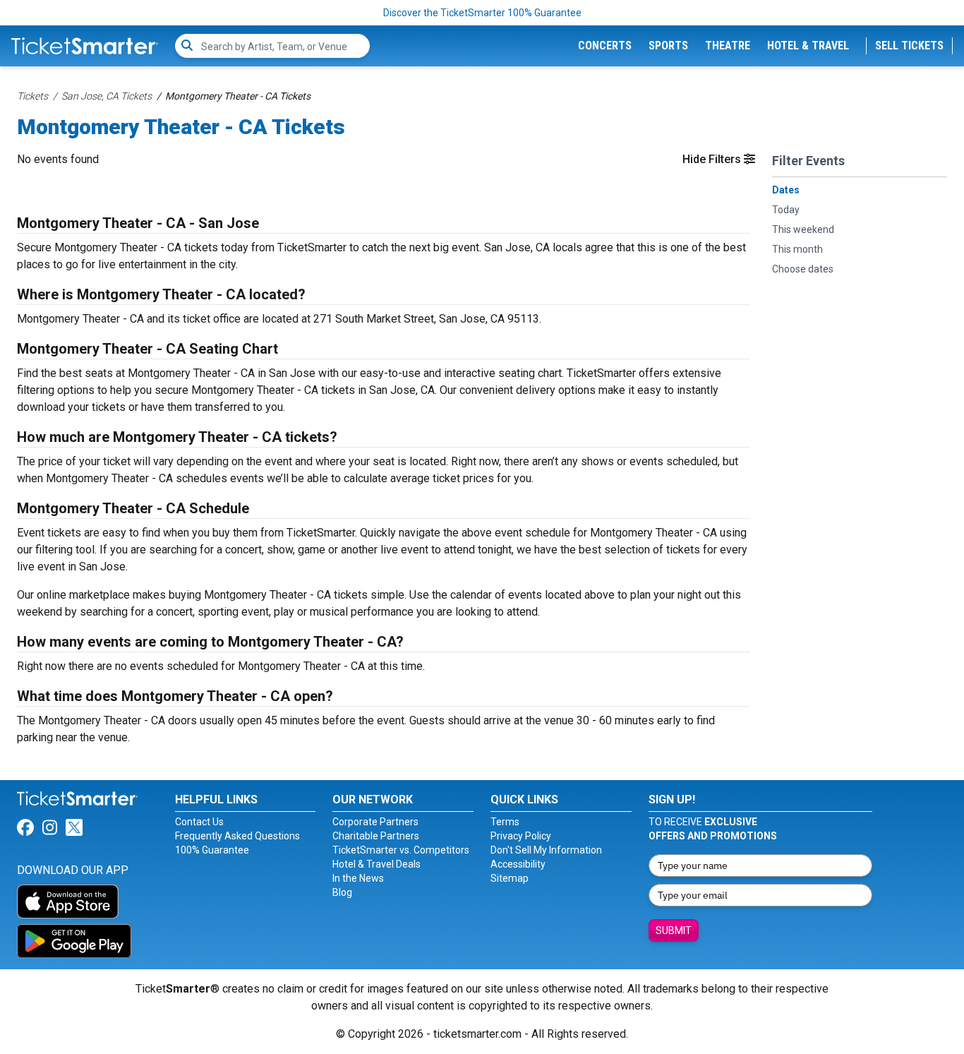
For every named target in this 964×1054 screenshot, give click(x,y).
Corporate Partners (375, 821)
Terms (504, 821)
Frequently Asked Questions (237, 836)
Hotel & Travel (808, 45)
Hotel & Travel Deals (376, 864)
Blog (342, 892)
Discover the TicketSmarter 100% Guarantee (482, 12)
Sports (668, 45)
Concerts (605, 45)
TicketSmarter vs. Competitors (400, 850)
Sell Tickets (909, 45)
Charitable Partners (375, 836)
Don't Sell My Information (546, 850)
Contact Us (199, 821)
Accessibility (518, 864)
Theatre (727, 45)
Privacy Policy (520, 836)
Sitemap (509, 878)
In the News (358, 878)
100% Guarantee (212, 850)
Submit (674, 930)
